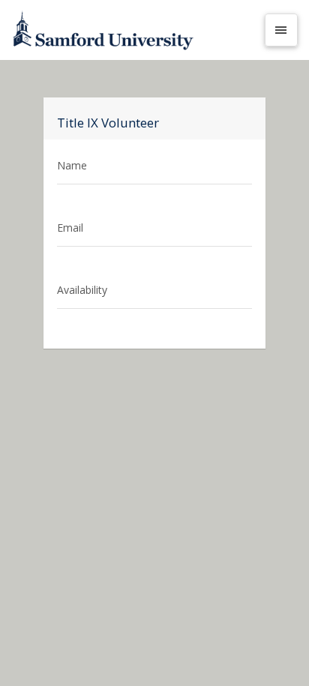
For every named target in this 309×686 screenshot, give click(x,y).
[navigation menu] (281, 29)
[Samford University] (133, 30)
